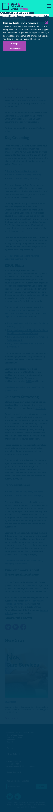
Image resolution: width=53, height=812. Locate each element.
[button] (36, 19)
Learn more (14, 48)
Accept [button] (14, 43)
